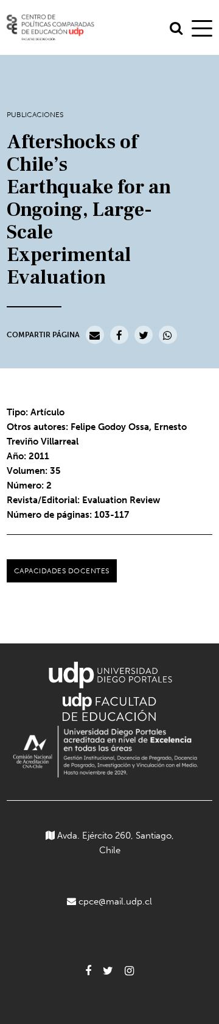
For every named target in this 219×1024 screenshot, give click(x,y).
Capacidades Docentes (61, 571)
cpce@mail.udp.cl (115, 901)
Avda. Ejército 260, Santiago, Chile (114, 843)
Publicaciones (35, 114)
